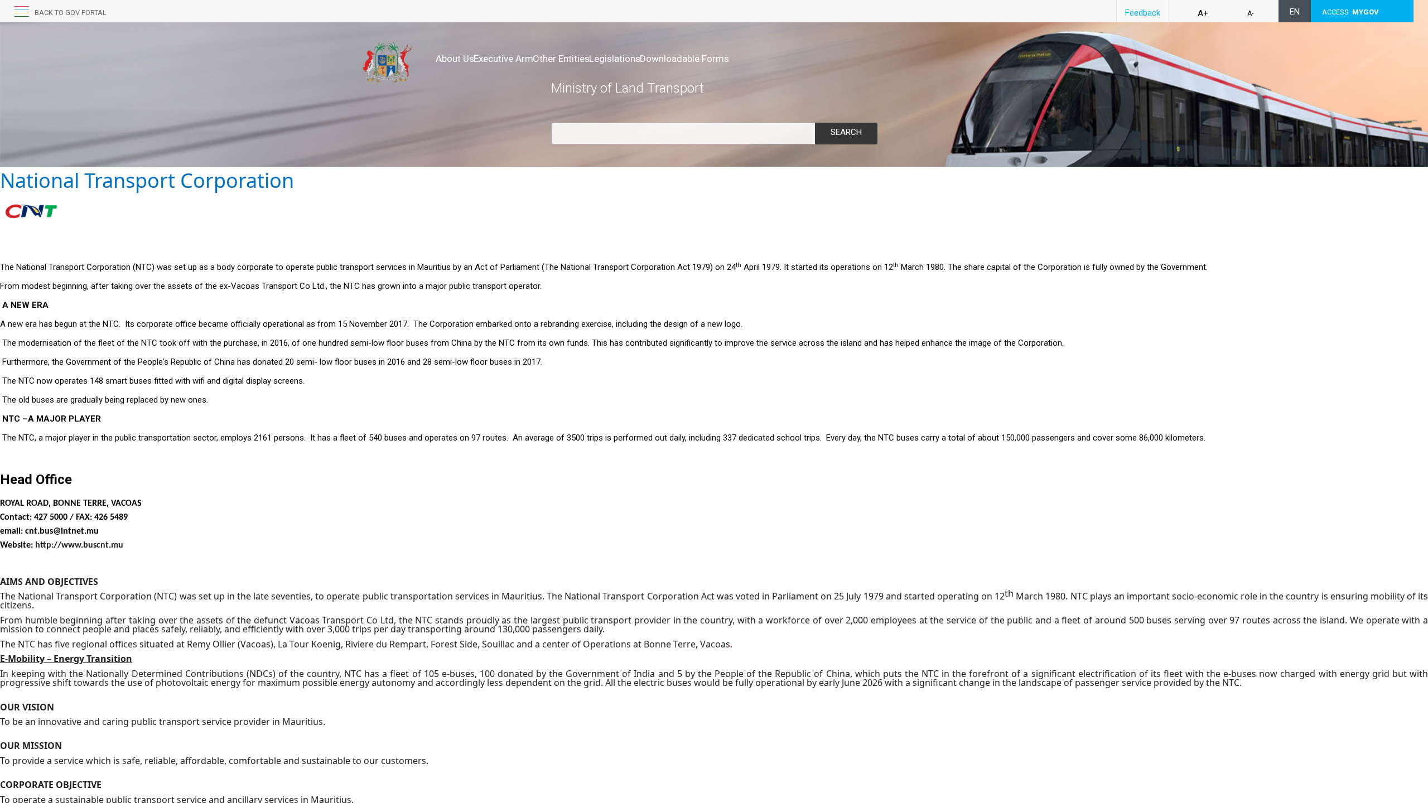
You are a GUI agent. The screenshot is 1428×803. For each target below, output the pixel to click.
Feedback (1142, 13)
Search (846, 132)
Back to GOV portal (71, 12)
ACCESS (1350, 12)
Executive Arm (503, 58)
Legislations (614, 58)
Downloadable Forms (684, 58)
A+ (1203, 13)
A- (1250, 13)
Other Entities (561, 58)
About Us (455, 58)
